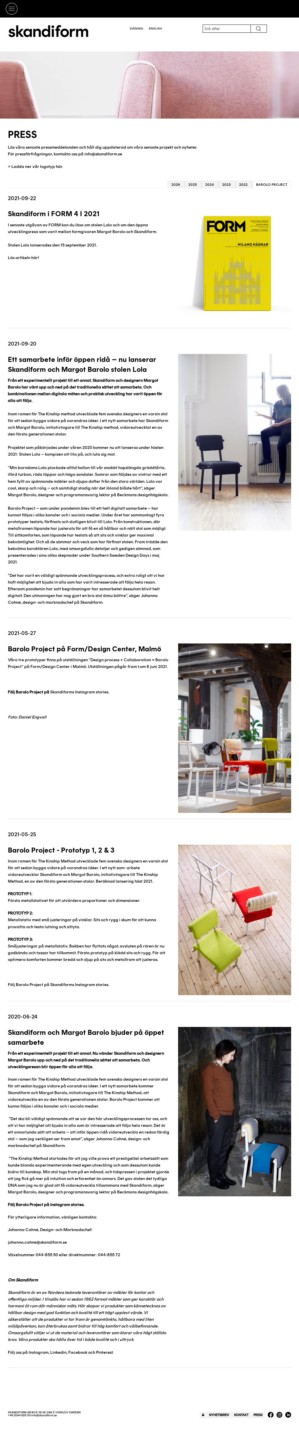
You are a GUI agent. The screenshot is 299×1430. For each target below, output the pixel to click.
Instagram (38, 1352)
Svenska (136, 28)
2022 (243, 185)
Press (258, 1415)
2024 (209, 185)
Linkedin (58, 1352)
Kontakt (241, 1415)
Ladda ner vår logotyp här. (37, 166)
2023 (226, 185)
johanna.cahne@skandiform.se (37, 1242)
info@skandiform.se (103, 154)
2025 (192, 185)
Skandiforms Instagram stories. (79, 692)
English (155, 28)
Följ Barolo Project (25, 1204)
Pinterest (104, 1352)
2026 (175, 185)
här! (35, 257)
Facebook (77, 1352)
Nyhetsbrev (219, 1415)
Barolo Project (271, 185)
